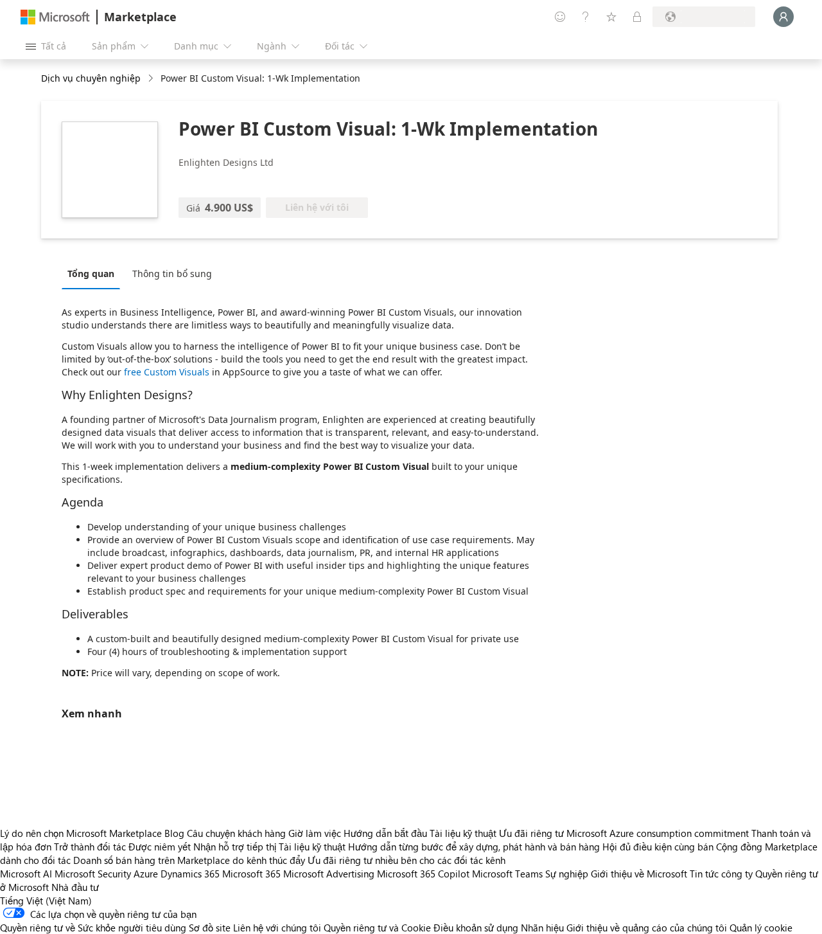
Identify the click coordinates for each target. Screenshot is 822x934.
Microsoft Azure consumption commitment (658, 833)
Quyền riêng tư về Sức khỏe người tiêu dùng (93, 927)
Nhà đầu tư (75, 887)
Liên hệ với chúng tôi (277, 927)
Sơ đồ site (210, 927)
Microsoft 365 (251, 873)
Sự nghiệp (566, 873)
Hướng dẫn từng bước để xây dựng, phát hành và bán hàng (474, 846)
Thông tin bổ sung (172, 273)
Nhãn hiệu (542, 927)
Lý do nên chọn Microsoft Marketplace (81, 833)
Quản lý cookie (761, 927)
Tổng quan (90, 273)
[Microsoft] (55, 17)
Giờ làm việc (314, 833)
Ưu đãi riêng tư (531, 833)
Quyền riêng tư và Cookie (377, 927)
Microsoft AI (26, 873)
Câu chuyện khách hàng (236, 833)
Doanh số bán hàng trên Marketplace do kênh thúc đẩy (189, 860)
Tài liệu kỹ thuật (463, 833)
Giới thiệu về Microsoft (639, 873)
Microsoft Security (93, 873)
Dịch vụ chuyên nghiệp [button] (91, 78)
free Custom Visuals (166, 372)
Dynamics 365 (190, 873)
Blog (174, 833)
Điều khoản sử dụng (475, 927)
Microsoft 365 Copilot (423, 873)
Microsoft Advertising (328, 873)
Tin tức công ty (721, 873)
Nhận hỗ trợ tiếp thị (234, 846)
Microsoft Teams (507, 873)
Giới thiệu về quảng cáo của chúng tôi (646, 927)
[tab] (94, 273)
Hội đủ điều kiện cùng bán (657, 846)
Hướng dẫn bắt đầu (385, 833)
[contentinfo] (152, 79)
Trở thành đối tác (90, 846)
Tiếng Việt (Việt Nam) (46, 900)
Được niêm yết (159, 846)
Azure (146, 873)
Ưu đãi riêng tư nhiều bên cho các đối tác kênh (406, 860)
